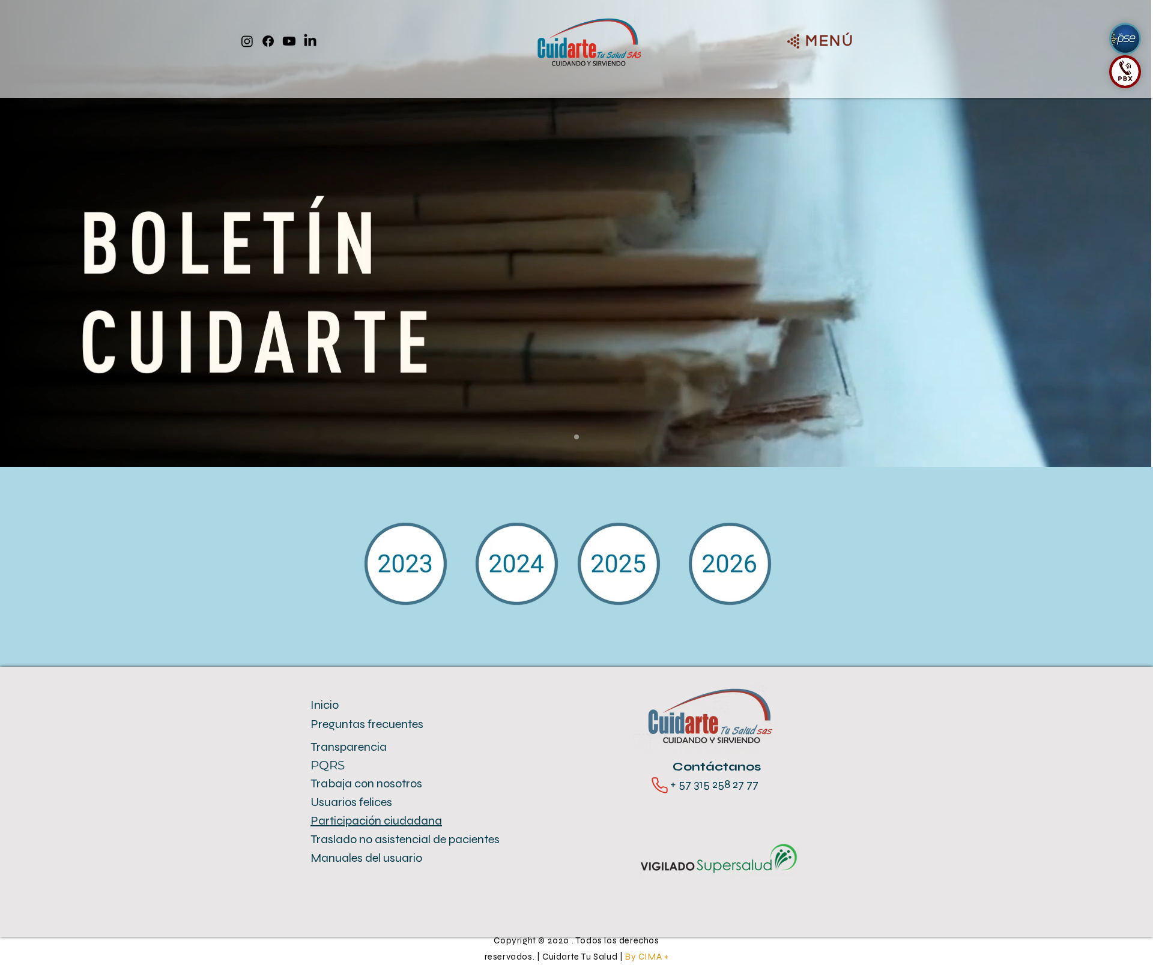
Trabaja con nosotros (366, 783)
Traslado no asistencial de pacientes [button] (405, 839)
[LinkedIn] (310, 41)
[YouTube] (289, 41)
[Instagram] (247, 41)
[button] (829, 41)
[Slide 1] (576, 436)
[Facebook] (268, 41)
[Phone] (659, 785)
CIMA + (653, 956)
